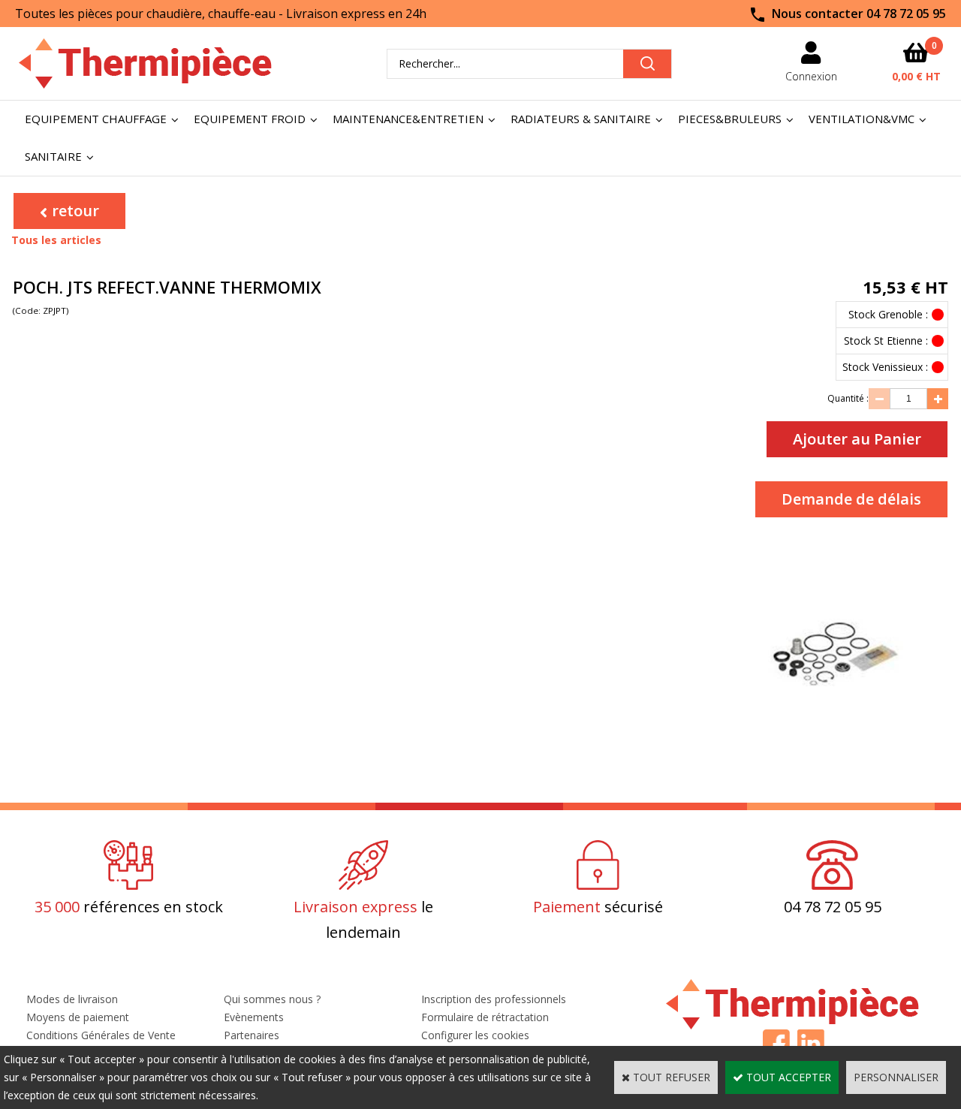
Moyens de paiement (77, 1017)
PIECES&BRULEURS (730, 118)
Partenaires (251, 1035)
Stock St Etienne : (886, 340)
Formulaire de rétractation (485, 1017)
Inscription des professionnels (493, 999)
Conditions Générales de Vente (101, 1035)
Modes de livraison (72, 999)
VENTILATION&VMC (861, 118)
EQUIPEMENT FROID (250, 118)
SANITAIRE (53, 156)
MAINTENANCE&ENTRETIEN (408, 118)
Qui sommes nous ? (272, 999)
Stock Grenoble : (888, 314)
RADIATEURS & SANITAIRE (581, 118)
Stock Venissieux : (885, 367)
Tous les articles (56, 240)
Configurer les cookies (475, 1035)
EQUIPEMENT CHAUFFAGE (96, 118)
